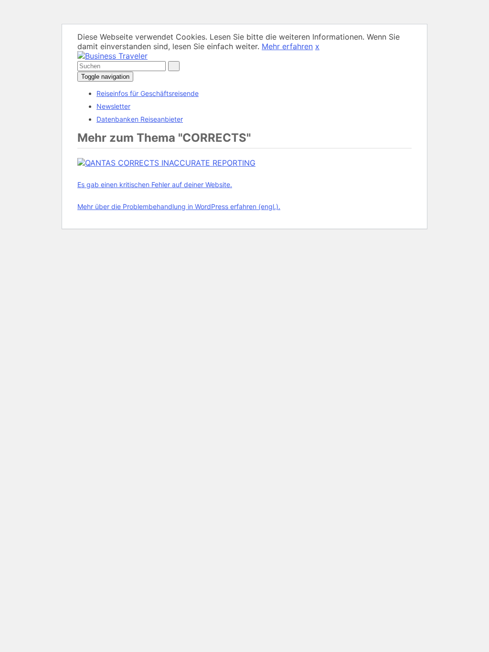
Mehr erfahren (287, 46)
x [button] (317, 46)
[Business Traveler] (112, 56)
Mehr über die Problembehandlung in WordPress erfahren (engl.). (178, 206)
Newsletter (113, 106)
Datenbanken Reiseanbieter (139, 119)
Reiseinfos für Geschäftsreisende (147, 93)
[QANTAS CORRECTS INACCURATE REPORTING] (166, 163)
